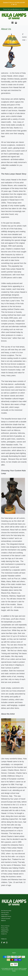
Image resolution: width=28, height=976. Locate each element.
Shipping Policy (5, 930)
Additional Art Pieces (6, 916)
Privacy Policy (4, 927)
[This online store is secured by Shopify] (14, 965)
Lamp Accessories (5, 918)
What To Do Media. (23, 968)
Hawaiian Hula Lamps (8, 968)
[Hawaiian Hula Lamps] (14, 16)
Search (14, 952)
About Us (3, 920)
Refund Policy (4, 931)
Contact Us (4, 933)
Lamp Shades (4, 914)
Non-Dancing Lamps (6, 910)
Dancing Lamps (5, 912)
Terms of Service (5, 925)
